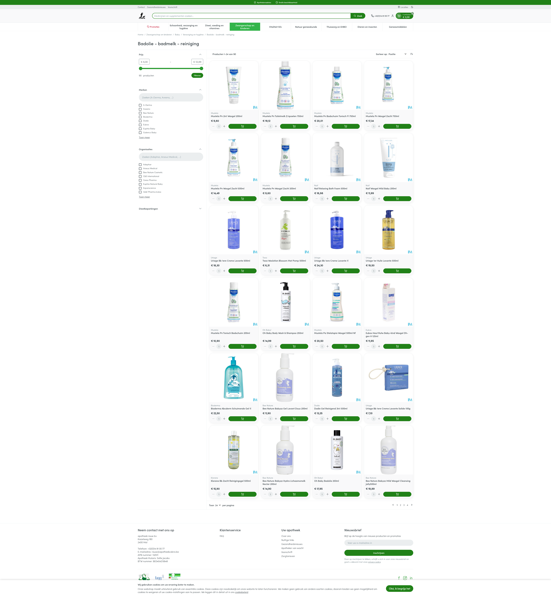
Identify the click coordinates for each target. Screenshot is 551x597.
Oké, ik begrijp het (399, 588)
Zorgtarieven (288, 556)
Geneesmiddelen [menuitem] (401, 27)
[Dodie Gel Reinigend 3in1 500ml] (337, 377)
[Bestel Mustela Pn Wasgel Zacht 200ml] (294, 198)
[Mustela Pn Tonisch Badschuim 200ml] (233, 302)
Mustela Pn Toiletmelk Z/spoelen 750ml (283, 116)
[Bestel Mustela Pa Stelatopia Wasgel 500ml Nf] (346, 346)
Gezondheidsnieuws (156, 7)
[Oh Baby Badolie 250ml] (337, 450)
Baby (177, 34)
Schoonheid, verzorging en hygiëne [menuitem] (184, 27)
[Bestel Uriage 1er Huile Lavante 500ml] (397, 270)
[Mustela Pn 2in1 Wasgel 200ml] (233, 85)
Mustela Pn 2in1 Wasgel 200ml (226, 116)
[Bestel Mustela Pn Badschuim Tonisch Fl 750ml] (346, 126)
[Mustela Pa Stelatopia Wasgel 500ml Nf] (337, 302)
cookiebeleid (241, 592)
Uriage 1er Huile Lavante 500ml (382, 260)
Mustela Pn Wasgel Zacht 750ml (382, 116)
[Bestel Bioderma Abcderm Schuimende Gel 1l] (242, 418)
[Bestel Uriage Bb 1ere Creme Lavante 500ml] (242, 270)
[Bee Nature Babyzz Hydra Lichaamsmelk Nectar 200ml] (285, 450)
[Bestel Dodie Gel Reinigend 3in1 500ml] (346, 418)
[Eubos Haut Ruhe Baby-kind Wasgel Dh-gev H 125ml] (388, 302)
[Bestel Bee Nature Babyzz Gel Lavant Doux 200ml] (294, 418)
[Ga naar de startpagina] (142, 15)
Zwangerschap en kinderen (159, 34)
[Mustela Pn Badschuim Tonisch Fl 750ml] (337, 85)
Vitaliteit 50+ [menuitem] (280, 27)
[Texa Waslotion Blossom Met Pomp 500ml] (285, 230)
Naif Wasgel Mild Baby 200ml (381, 188)
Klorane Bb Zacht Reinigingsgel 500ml (231, 480)
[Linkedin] (411, 578)
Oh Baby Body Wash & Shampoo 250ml (283, 332)
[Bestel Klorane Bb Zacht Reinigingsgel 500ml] (242, 494)
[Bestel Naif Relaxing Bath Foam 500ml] (346, 198)
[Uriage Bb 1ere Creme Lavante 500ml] (233, 230)
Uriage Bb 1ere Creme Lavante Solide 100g (388, 408)
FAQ (222, 535)
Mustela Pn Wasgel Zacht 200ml (279, 188)
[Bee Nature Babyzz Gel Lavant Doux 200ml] (285, 377)
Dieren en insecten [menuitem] (370, 27)
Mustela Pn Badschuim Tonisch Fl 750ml (335, 116)
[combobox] (251, 16)
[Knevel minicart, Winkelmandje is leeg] (398, 15)
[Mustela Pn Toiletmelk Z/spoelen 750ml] (285, 85)
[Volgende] (411, 504)
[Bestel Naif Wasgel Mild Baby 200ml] (397, 198)
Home (140, 34)
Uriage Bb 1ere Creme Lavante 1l (331, 260)
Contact (141, 7)
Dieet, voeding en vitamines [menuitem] (217, 27)
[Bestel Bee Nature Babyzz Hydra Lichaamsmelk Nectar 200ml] (294, 494)
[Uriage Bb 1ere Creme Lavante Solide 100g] (388, 377)
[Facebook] (399, 578)
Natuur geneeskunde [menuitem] (308, 27)
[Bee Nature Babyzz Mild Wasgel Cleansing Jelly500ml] (388, 450)
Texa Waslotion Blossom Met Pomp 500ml (284, 260)
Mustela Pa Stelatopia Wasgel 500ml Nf (335, 332)
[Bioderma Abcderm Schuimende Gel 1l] (233, 377)
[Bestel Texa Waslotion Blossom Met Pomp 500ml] (294, 270)
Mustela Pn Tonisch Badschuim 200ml (230, 332)
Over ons (286, 535)
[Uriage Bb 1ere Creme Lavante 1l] (337, 230)
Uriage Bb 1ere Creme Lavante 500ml (230, 260)
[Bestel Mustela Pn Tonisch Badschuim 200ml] (242, 346)
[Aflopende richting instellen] (411, 54)
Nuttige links (287, 539)
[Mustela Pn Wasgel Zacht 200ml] (285, 157)
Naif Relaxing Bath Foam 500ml (330, 188)
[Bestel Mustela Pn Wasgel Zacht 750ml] (397, 126)
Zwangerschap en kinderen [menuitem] (247, 27)
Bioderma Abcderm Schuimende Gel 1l (231, 408)
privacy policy (374, 561)
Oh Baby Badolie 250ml (326, 480)
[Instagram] (405, 578)
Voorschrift (172, 7)
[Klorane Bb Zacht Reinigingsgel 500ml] (233, 450)
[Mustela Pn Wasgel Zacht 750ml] (388, 85)
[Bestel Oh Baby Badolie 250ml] (346, 494)
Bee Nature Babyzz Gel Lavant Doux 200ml (285, 408)
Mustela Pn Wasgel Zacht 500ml (227, 188)
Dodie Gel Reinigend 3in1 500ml (330, 408)
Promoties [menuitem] (154, 26)
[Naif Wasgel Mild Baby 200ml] (388, 157)
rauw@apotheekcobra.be (165, 551)
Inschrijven (378, 552)
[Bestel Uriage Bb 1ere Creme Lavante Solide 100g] (397, 418)
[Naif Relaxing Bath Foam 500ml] (337, 157)
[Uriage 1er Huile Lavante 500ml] (388, 230)
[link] (394, 504)
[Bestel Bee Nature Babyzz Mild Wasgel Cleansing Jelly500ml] (397, 494)
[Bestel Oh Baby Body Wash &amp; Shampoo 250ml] (294, 346)
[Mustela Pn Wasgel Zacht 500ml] (233, 157)
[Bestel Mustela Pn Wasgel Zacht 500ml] (242, 198)
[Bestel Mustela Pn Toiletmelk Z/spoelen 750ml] (294, 126)
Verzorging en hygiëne (193, 34)
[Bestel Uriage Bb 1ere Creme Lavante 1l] (346, 270)
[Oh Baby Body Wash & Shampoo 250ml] (285, 302)
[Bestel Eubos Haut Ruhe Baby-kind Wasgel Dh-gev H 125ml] (397, 346)
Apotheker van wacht (292, 547)
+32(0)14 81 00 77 (156, 548)
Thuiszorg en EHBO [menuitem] (339, 27)
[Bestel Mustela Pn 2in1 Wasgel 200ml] (242, 126)
